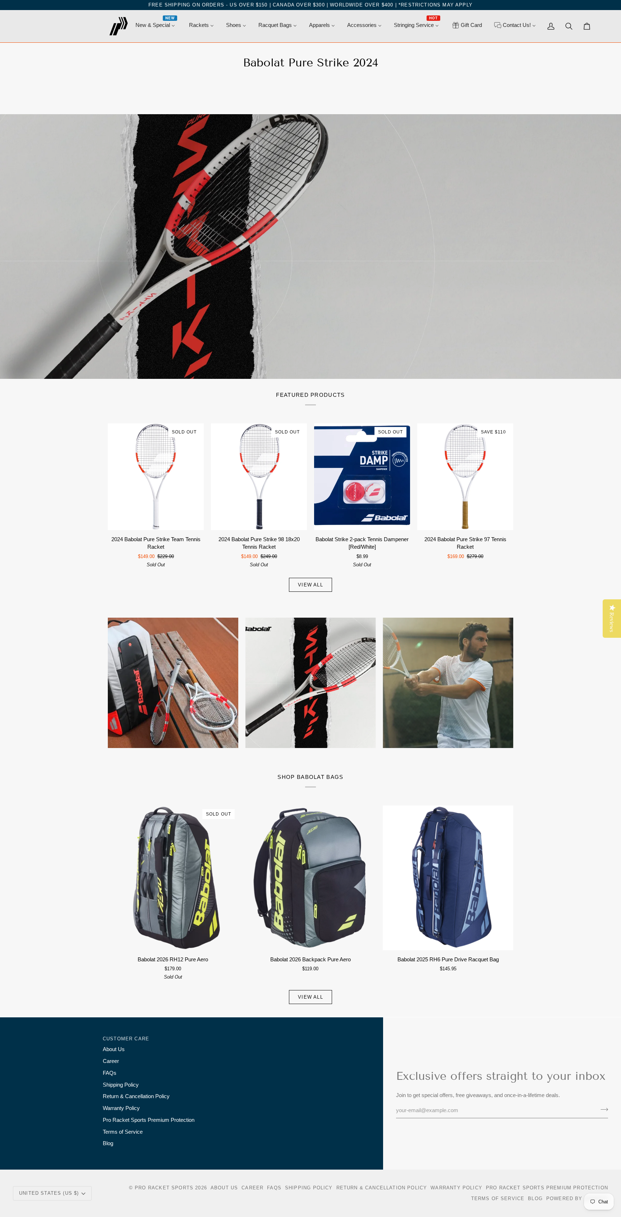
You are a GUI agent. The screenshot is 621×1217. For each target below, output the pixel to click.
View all (310, 584)
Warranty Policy (121, 1108)
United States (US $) (49, 1193)
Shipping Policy (121, 1085)
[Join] (602, 1109)
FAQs (109, 1073)
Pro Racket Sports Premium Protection (148, 1120)
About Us (114, 1049)
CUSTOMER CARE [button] (126, 1038)
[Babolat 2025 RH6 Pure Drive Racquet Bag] (448, 877)
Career (111, 1061)
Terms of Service (123, 1132)
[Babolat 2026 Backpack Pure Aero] (310, 877)
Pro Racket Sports (164, 1187)
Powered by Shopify (577, 1198)
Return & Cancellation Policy (136, 1096)
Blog (108, 1143)
